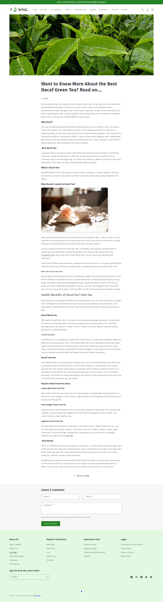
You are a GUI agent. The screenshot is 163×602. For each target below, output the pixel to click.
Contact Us (13, 549)
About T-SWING (15, 545)
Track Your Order (90, 545)
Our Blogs (13, 552)
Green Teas (51, 549)
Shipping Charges (90, 549)
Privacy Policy (126, 549)
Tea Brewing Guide (16, 556)
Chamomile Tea (48, 255)
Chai (48, 552)
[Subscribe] (46, 577)
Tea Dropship (14, 564)
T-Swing (17, 595)
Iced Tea (69, 436)
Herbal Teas (51, 556)
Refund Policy (126, 556)
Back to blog (83, 476)
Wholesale (13, 560)
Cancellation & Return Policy (132, 545)
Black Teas (51, 545)
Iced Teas (50, 560)
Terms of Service (127, 552)
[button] (44, 9)
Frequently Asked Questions (94, 552)
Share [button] (46, 98)
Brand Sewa (37, 595)
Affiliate (87, 556)
